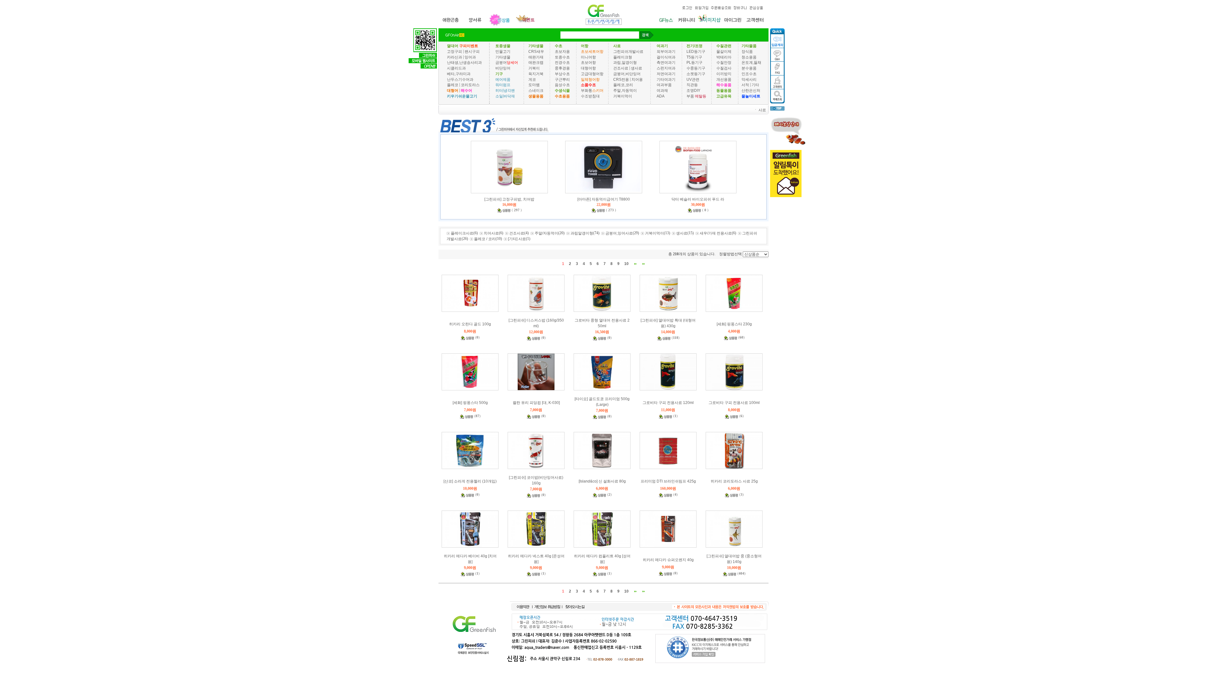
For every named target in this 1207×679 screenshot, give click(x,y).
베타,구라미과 (459, 74)
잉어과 (470, 57)
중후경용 (562, 68)
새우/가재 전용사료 (716, 233)
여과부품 (664, 85)
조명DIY (693, 90)
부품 (690, 96)
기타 (755, 85)
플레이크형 (622, 57)
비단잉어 (502, 68)
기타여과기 (666, 79)
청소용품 (749, 57)
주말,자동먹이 (625, 90)
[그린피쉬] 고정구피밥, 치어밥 (509, 199)
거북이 (534, 68)
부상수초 (562, 74)
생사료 (636, 68)
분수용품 (749, 68)
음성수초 (562, 85)
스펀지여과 (666, 68)
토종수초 (562, 57)
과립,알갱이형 (625, 62)
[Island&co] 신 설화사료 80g (602, 481)
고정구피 (454, 51)
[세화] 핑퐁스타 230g (734, 324)
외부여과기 (666, 51)
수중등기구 (695, 68)
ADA (660, 96)
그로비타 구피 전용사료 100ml (734, 402)
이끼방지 (723, 74)
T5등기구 (694, 57)
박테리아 (723, 57)
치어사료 (491, 233)
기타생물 (502, 57)
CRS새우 (536, 51)
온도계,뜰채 (751, 62)
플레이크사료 (462, 233)
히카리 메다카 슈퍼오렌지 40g (668, 560)
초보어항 (588, 62)
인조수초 (749, 74)
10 (626, 264)
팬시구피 (472, 51)
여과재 (662, 90)
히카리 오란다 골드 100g (470, 324)
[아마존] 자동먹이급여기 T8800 (603, 199)
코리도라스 (470, 85)
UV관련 (692, 79)
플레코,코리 (623, 85)
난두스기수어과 (460, 79)
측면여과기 (666, 62)
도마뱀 (534, 85)
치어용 (637, 79)
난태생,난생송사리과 (464, 62)
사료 (762, 110)
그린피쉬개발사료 (628, 51)
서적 (745, 85)
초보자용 (562, 51)
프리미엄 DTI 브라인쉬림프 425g (668, 481)
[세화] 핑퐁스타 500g (470, 402)
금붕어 (501, 62)
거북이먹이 (622, 96)
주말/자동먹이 (546, 233)
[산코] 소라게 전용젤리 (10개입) (470, 481)
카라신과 (454, 57)
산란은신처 (750, 90)
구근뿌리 (562, 79)
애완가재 (535, 57)
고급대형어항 (592, 74)
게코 (532, 79)
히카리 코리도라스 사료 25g (734, 481)
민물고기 (502, 51)
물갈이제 (723, 51)
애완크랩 (535, 62)
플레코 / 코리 (485, 239)
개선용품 (723, 79)
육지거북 (535, 74)
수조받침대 (590, 96)
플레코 (452, 85)
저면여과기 (666, 74)
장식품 (747, 51)
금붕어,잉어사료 (619, 233)
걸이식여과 (666, 57)
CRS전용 (621, 79)
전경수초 (562, 62)
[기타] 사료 (517, 239)
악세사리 (749, 79)
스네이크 (535, 90)
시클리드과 (456, 68)
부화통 (586, 90)
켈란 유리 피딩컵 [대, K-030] (536, 402)
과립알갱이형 (581, 233)
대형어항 (588, 68)
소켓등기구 (695, 74)
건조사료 (621, 68)
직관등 (692, 85)
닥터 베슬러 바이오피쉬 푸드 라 (697, 199)
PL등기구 (694, 62)
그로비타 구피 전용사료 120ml (668, 402)
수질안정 (723, 62)
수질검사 (723, 68)
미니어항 (588, 57)
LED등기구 (695, 51)
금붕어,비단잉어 (627, 74)
